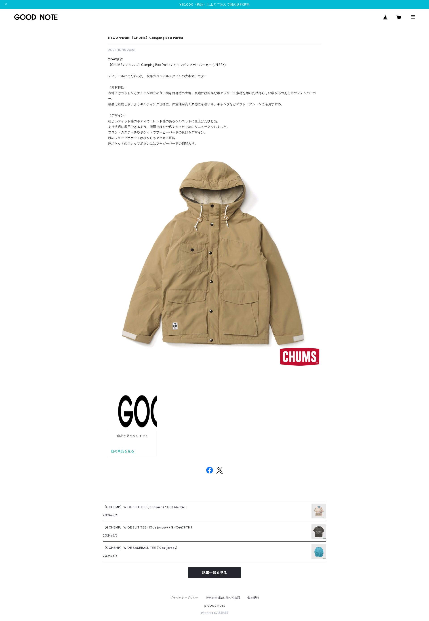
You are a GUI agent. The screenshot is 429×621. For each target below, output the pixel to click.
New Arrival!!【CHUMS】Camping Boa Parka (145, 38)
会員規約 (253, 597)
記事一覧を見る (214, 572)
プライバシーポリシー (184, 597)
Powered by (209, 613)
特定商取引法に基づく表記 (223, 597)
